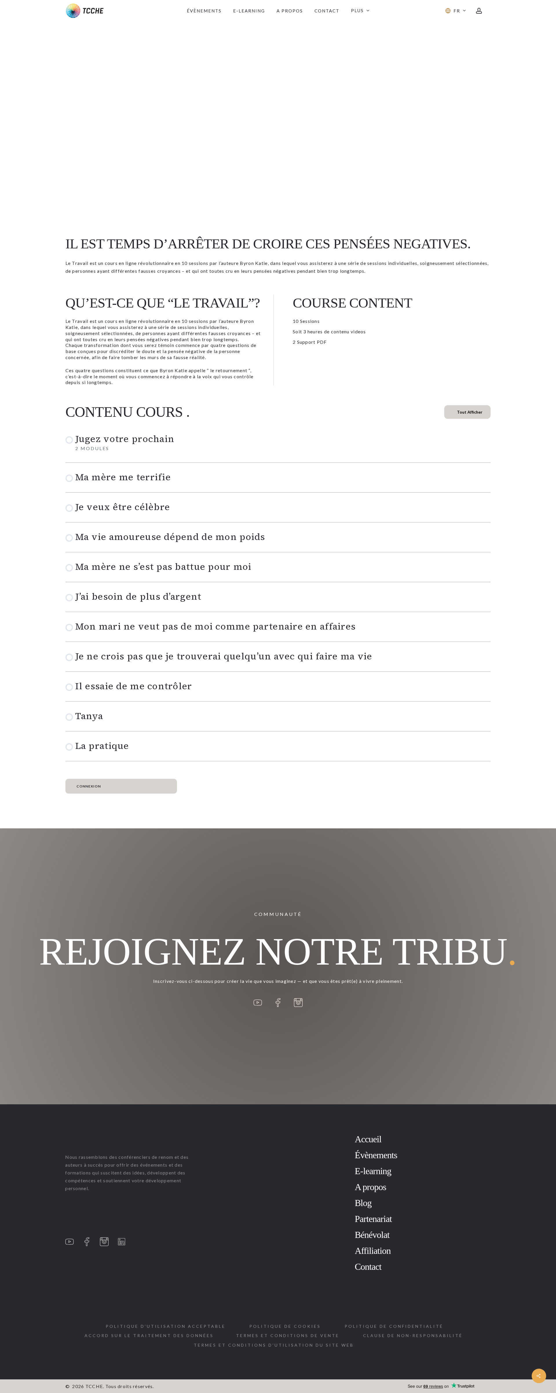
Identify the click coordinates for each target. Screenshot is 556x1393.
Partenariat (373, 1219)
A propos (370, 1187)
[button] (149, 1335)
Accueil (368, 1139)
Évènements (376, 1155)
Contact (368, 1266)
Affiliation (373, 1250)
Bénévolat (372, 1235)
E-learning (373, 1171)
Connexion (88, 786)
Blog (363, 1203)
